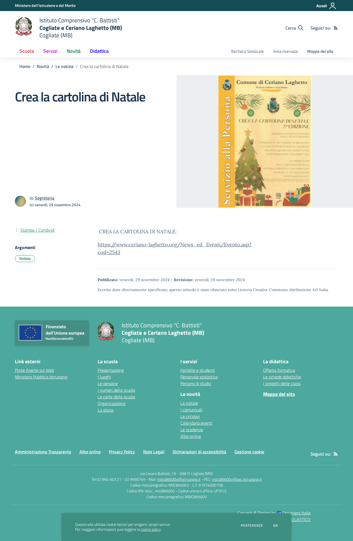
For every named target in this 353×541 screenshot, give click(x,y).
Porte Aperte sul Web (34, 370)
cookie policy (151, 529)
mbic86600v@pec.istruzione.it (237, 479)
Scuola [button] (27, 51)
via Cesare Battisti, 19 (158, 473)
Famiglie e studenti (197, 370)
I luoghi (104, 376)
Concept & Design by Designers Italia (274, 512)
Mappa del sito (320, 51)
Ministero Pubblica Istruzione (41, 376)
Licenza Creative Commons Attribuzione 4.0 (278, 289)
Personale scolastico (199, 376)
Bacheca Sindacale (247, 51)
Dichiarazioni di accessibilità (199, 451)
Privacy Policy (122, 451)
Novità (43, 66)
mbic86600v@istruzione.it (178, 479)
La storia (105, 410)
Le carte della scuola (116, 396)
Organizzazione (111, 403)
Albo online (190, 436)
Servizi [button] (50, 51)
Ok (275, 525)
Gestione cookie (249, 451)
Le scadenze (191, 429)
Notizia (25, 258)
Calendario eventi (196, 423)
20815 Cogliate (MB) (196, 473)
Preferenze (252, 525)
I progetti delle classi (282, 383)
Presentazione (111, 370)
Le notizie (64, 66)
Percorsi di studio (195, 383)
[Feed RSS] (335, 27)
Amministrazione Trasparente (43, 451)
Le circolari (190, 416)
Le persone (108, 383)
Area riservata (285, 51)
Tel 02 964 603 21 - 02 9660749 (118, 479)
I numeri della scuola (116, 390)
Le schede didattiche (282, 376)
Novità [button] (74, 51)
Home (24, 66)
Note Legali (153, 451)
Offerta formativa (279, 370)
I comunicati (191, 409)
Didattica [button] (99, 51)
